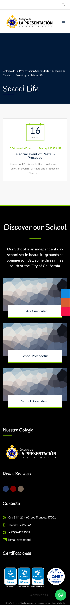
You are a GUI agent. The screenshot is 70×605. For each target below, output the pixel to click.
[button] (60, 595)
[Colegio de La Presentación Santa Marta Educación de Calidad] (29, 21)
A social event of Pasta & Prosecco (35, 156)
